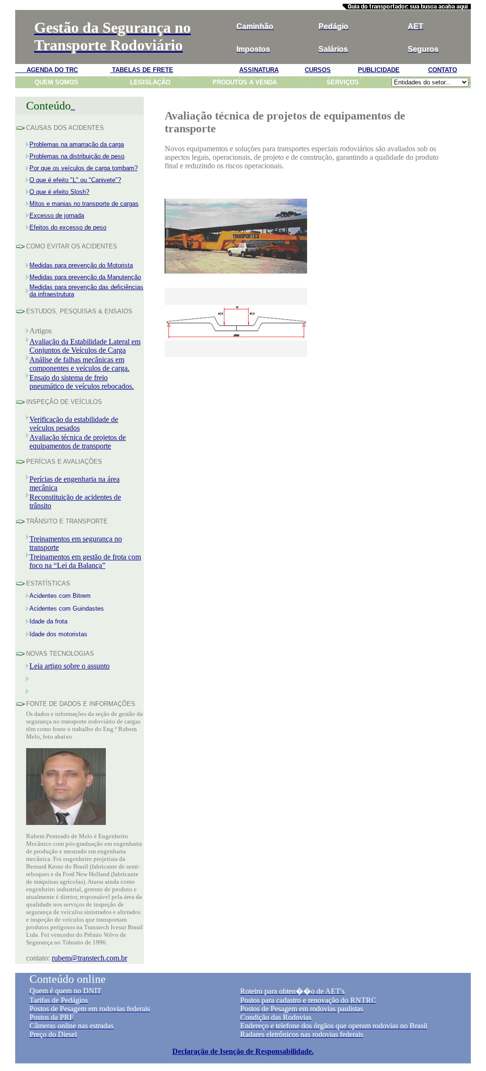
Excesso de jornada (56, 215)
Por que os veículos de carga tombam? (83, 168)
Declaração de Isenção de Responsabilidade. (243, 1051)
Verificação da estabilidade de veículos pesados (73, 423)
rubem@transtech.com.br (89, 958)
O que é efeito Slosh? (59, 191)
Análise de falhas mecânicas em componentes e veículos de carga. (79, 364)
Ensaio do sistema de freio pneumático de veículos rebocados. (81, 382)
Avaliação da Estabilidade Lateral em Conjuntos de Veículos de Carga (84, 346)
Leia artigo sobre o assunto (69, 666)
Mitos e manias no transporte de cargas (84, 203)
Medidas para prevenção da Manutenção (85, 277)
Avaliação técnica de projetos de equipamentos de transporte (77, 441)
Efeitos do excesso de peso (67, 227)
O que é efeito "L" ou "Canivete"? (75, 179)
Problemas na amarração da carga (76, 144)
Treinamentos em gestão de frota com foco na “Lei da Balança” (85, 561)
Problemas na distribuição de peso (76, 156)
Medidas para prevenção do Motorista (81, 265)
